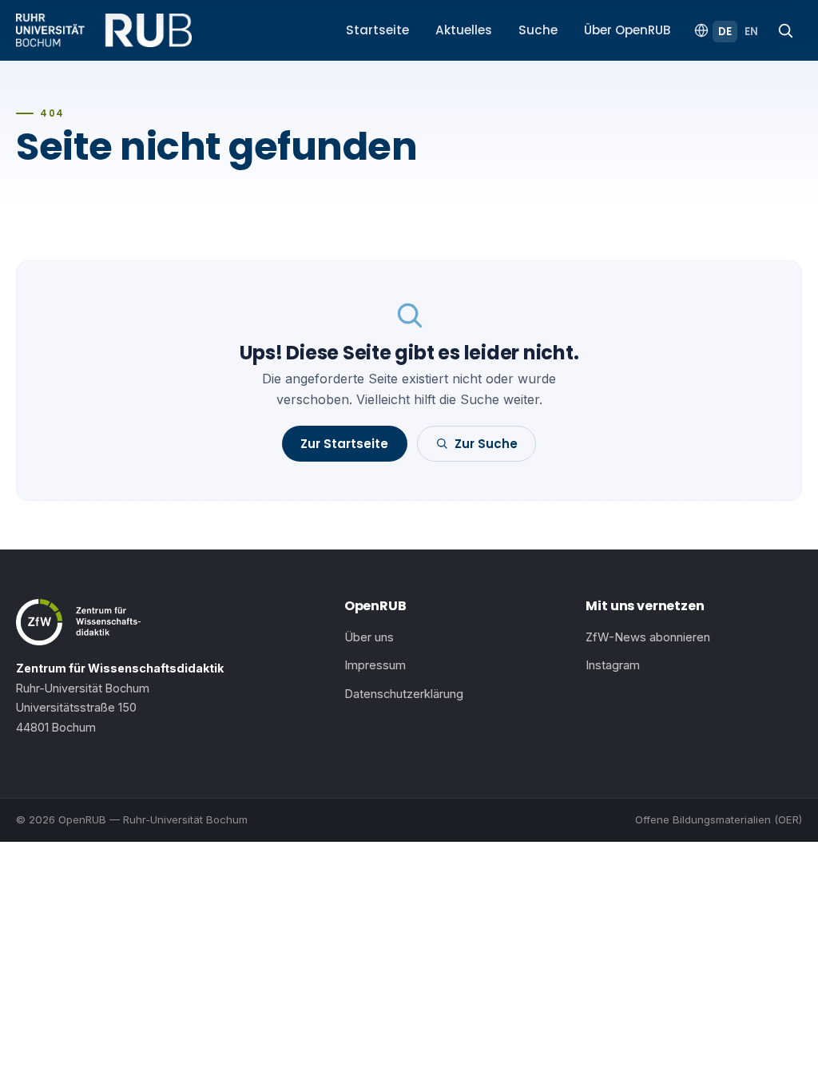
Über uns (369, 637)
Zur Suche (486, 443)
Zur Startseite (344, 443)
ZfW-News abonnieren (648, 637)
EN (751, 31)
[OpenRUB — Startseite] (104, 30)
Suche (538, 30)
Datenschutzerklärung (403, 694)
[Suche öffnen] (785, 30)
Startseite (377, 30)
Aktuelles (463, 30)
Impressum (375, 665)
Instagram (613, 665)
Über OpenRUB (627, 30)
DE (725, 31)
